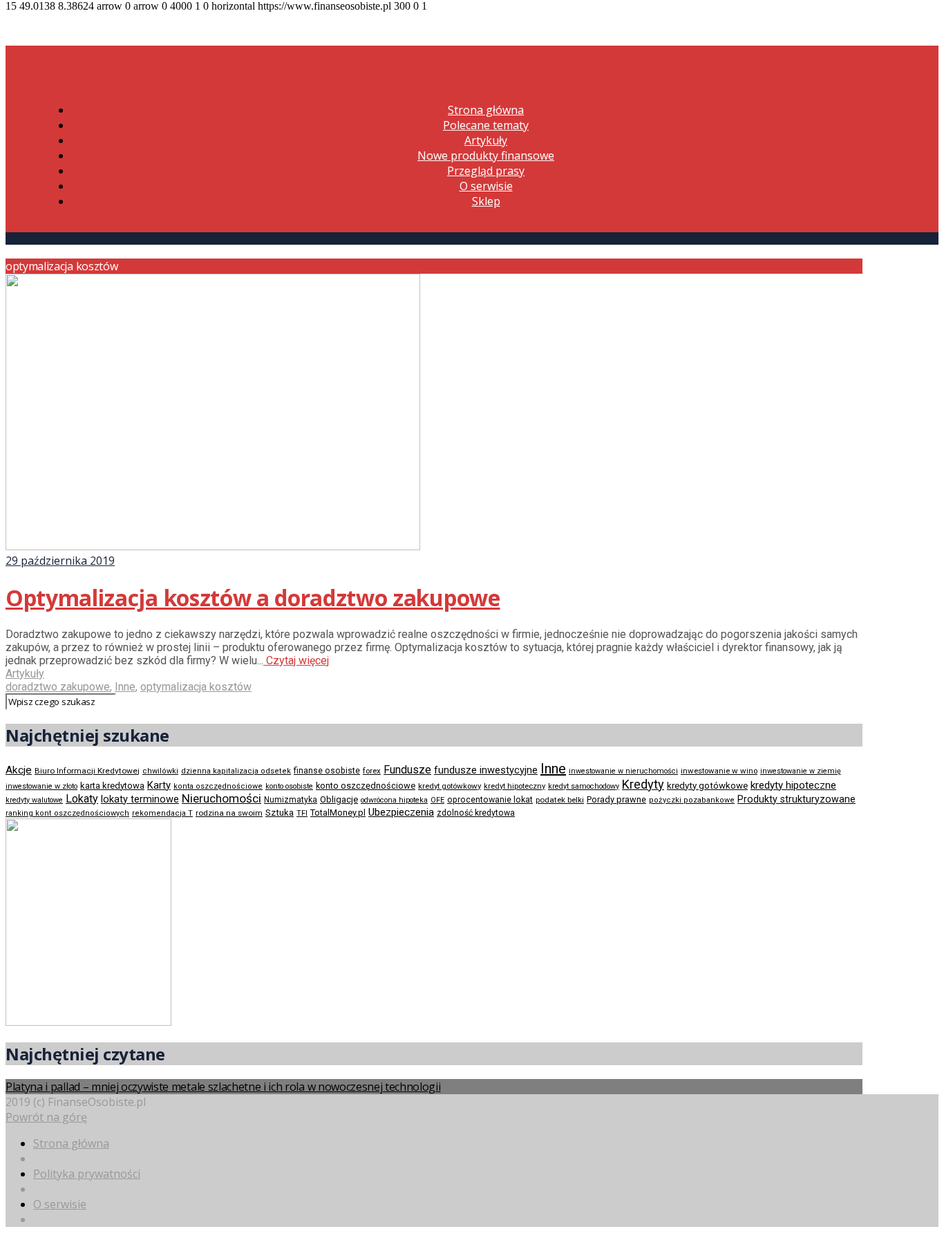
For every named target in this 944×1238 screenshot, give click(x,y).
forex (372, 771)
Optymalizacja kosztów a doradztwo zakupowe (253, 597)
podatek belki (560, 800)
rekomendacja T (162, 813)
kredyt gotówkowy (449, 786)
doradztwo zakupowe (58, 686)
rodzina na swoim (229, 813)
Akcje (19, 770)
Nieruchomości (221, 798)
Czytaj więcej (296, 660)
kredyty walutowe (34, 800)
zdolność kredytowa (476, 813)
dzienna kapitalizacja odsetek (236, 771)
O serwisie (486, 186)
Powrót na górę (46, 1117)
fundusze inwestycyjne (486, 770)
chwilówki (160, 771)
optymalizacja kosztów (196, 686)
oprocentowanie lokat (490, 800)
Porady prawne (616, 799)
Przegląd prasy (486, 170)
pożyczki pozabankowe (692, 800)
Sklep (486, 201)
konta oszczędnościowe (218, 786)
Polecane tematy (486, 125)
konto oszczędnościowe (365, 785)
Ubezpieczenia (401, 812)
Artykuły (485, 140)
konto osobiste (289, 786)
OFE (437, 800)
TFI (302, 813)
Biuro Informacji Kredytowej (87, 771)
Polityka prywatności (86, 1173)
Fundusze (407, 769)
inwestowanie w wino (719, 771)
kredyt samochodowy (583, 786)
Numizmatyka (290, 800)
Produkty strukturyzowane (796, 799)
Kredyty (643, 784)
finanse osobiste (327, 771)
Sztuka (279, 812)
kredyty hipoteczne (793, 785)
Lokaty (82, 798)
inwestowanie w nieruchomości (623, 771)
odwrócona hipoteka (394, 800)
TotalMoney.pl (338, 812)
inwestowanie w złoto (41, 786)
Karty (159, 785)
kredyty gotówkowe (707, 785)
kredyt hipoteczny (514, 786)
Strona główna (486, 110)
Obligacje (339, 799)
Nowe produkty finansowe (485, 155)
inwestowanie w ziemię (800, 771)
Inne (125, 686)
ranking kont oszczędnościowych (67, 813)
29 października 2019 (60, 560)
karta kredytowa (112, 785)
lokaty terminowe (140, 799)
